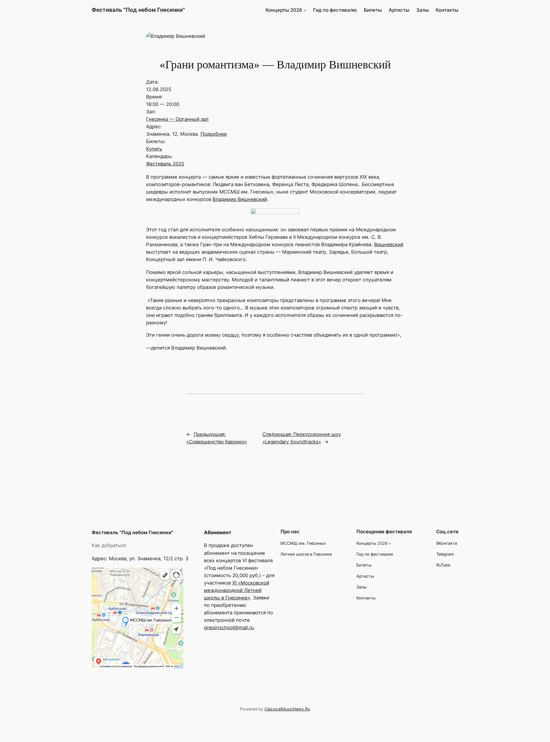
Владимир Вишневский (240, 199)
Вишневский (388, 244)
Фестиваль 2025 (165, 164)
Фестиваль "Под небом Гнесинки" (138, 9)
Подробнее (214, 134)
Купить (154, 149)
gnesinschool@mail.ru (229, 627)
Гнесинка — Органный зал (177, 119)
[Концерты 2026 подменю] (304, 10)
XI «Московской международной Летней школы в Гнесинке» (236, 590)
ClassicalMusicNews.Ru (287, 709)
